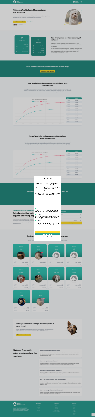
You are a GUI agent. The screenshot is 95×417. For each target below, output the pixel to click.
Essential (42, 208)
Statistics (39, 214)
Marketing (40, 220)
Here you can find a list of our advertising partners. (46, 227)
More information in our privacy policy (43, 229)
